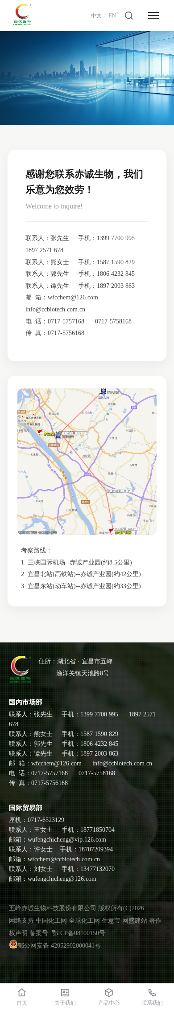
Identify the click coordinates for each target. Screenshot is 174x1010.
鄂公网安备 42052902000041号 (59, 945)
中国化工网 (51, 920)
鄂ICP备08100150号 (78, 933)
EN (112, 15)
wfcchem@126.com (73, 297)
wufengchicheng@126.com (62, 878)
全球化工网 (84, 920)
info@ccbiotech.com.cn (55, 309)
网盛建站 (134, 920)
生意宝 (111, 920)
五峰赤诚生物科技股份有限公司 (52, 908)
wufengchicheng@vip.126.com (67, 839)
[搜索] (128, 15)
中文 (96, 15)
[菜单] (153, 15)
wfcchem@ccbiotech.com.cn (64, 859)
